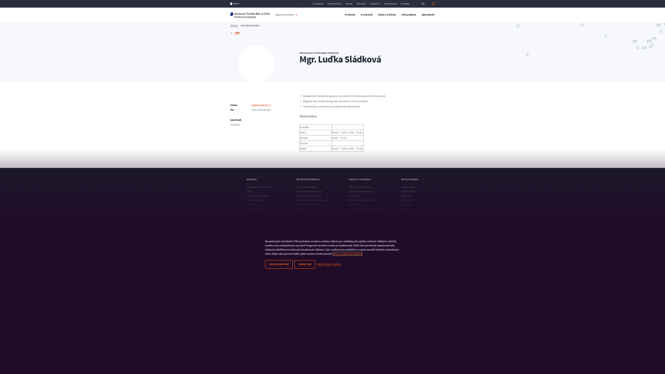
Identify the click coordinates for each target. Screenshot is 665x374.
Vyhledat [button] (433, 3)
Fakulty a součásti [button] (285, 15)
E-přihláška (318, 3)
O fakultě (367, 15)
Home (234, 25)
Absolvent (428, 15)
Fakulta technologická (250, 15)
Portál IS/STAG (334, 3)
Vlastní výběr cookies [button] (329, 264)
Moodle (348, 3)
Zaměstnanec (390, 3)
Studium (350, 15)
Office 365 (361, 3)
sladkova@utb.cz (261, 105)
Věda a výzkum (387, 15)
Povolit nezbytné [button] (279, 264)
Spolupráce (408, 15)
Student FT (375, 3)
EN (423, 3)
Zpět (237, 33)
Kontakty (405, 3)
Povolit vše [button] (304, 264)
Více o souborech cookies (347, 254)
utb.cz (234, 3)
